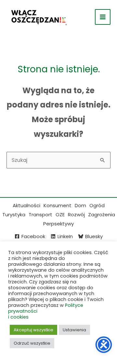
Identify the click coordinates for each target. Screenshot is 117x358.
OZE (60, 214)
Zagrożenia (101, 214)
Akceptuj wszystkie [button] (33, 330)
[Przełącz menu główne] (102, 17)
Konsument (58, 205)
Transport (40, 214)
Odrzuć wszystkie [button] (32, 343)
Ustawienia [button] (74, 330)
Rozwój (76, 214)
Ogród (97, 205)
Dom (80, 205)
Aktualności (26, 205)
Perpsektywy (58, 223)
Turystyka (13, 214)
